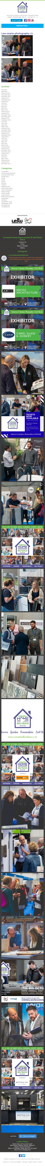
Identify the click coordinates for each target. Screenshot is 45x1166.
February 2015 (5, 147)
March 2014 (4, 158)
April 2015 (4, 143)
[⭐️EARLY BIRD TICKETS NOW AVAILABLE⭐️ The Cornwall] (22, 981)
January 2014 (5, 162)
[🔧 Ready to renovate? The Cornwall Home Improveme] (22, 677)
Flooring (3, 183)
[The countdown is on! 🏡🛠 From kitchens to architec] (22, 546)
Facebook (25, 20)
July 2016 (4, 121)
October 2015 (5, 133)
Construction (5, 171)
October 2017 (5, 98)
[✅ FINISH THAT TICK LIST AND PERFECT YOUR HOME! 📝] (22, 503)
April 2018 (4, 91)
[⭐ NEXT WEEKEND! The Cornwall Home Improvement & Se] (22, 764)
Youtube (32, 20)
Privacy (40, 1162)
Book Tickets (16, 20)
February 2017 (5, 111)
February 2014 (5, 160)
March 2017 (4, 110)
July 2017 (4, 103)
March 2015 (4, 145)
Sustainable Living (6, 201)
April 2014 (4, 157)
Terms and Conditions (15, 1162)
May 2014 (4, 155)
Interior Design (5, 191)
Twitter (24, 1155)
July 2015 (4, 138)
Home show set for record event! (22, 1144)
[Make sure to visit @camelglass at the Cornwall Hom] (22, 329)
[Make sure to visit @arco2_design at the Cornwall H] (22, 286)
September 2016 (6, 120)
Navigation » (22, 26)
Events (3, 178)
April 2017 (4, 108)
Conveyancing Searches (8, 173)
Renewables (5, 198)
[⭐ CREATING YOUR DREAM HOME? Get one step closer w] (22, 937)
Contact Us (22, 242)
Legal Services (5, 195)
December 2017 (6, 95)
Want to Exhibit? (22, 246)
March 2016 (4, 126)
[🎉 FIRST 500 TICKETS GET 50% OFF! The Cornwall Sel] (22, 373)
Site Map (25, 1162)
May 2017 (4, 106)
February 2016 (5, 128)
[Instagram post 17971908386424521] (22, 720)
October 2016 (5, 118)
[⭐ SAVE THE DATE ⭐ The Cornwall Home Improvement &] (22, 1024)
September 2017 (6, 100)
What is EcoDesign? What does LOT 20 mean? (22, 1148)
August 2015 (5, 137)
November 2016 (6, 116)
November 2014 (6, 152)
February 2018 (5, 93)
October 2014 (5, 153)
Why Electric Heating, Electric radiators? (22, 1145)
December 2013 (6, 163)
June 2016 (4, 123)
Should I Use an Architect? (22, 1147)
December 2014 (6, 150)
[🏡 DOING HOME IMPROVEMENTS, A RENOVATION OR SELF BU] (22, 1068)
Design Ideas (5, 176)
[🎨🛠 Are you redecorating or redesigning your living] (22, 459)
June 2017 (4, 105)
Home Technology (6, 190)
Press (22, 244)
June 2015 (4, 140)
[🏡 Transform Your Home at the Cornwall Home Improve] (22, 633)
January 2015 (5, 148)
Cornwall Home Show (7, 175)
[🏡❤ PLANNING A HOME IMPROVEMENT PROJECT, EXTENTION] (22, 894)
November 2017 (6, 96)
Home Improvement (7, 188)
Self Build (4, 200)
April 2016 (4, 125)
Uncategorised (5, 205)
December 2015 (6, 130)
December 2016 (6, 115)
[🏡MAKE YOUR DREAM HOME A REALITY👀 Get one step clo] (22, 851)
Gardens (3, 185)
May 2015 (4, 142)
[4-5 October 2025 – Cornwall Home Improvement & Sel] (22, 416)
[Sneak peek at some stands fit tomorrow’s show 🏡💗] (22, 1111)
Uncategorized (5, 207)
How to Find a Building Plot (22, 1150)
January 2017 (5, 113)
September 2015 (6, 135)
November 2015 (6, 132)
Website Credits (32, 1162)
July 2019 (4, 90)
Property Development (7, 196)
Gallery (22, 248)
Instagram (29, 20)
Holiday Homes (5, 186)
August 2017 (5, 101)
